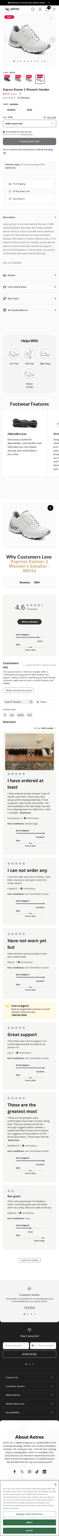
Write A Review (29, 621)
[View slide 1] (24, 1314)
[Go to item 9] (41, 61)
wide (29, 109)
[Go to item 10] (45, 61)
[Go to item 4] (24, 61)
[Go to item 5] (28, 61)
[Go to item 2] (17, 61)
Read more (25, 812)
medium (11, 109)
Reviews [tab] (24, 582)
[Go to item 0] (14, 61)
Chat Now (29, 1307)
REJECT (29, 1522)
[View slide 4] (34, 1314)
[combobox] (29, 123)
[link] (24, 422)
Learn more (10, 168)
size (12, 715)
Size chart (51, 117)
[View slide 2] (28, 1314)
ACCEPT (29, 1530)
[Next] (52, 39)
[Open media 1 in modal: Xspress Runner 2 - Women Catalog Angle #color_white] (51, 18)
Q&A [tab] (37, 582)
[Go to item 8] (38, 61)
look (30, 715)
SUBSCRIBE (29, 1354)
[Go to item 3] (21, 61)
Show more (9, 721)
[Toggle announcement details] (49, 2)
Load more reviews (30, 1260)
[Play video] (29, 525)
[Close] (55, 1484)
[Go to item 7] (34, 61)
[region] (29, 1508)
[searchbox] (15, 701)
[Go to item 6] (31, 61)
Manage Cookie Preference (29, 1514)
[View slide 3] (31, 1314)
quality (21, 715)
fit (5, 715)
